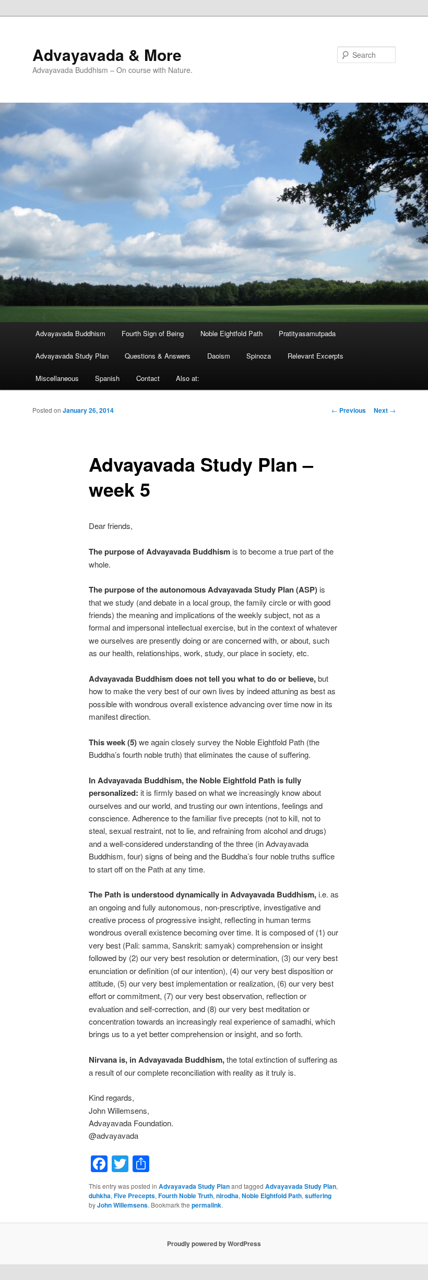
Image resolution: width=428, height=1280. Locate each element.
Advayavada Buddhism (70, 333)
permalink (206, 1205)
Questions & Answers (158, 356)
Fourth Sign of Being (153, 333)
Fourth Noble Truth (185, 1195)
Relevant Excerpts (315, 356)
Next (385, 410)
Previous (348, 410)
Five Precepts (134, 1195)
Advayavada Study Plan (72, 356)
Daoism (218, 356)
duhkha (100, 1195)
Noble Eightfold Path (231, 333)
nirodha (227, 1195)
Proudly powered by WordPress (214, 1243)
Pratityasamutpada (307, 333)
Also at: (187, 378)
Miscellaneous (57, 378)
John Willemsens (122, 1205)
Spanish (107, 378)
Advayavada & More (107, 54)
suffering (318, 1195)
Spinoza (258, 356)
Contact (148, 378)
